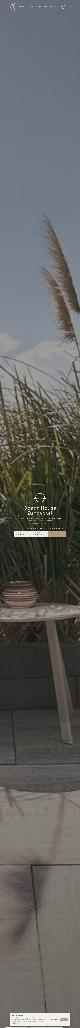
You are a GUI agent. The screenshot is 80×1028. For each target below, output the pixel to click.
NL (72, 6)
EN (70, 6)
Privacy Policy (15, 1023)
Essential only (54, 1019)
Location (30, 7)
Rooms (21, 7)
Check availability (57, 534)
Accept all (64, 1019)
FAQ (46, 7)
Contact (53, 7)
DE (75, 6)
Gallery (38, 7)
